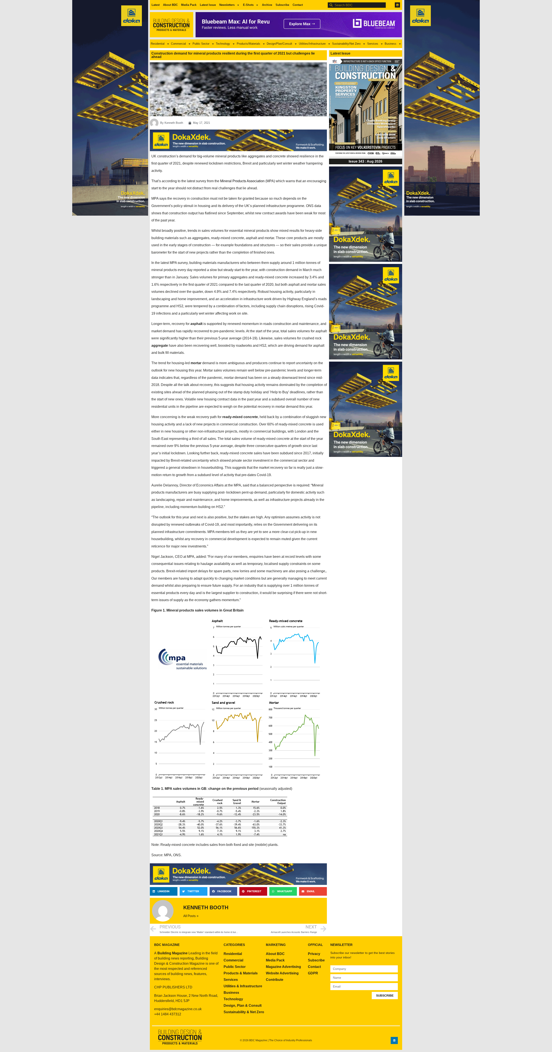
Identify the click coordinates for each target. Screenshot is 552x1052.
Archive (267, 4)
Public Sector (201, 43)
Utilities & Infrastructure (243, 986)
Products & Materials (241, 973)
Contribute (274, 979)
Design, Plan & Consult (243, 1005)
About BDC (170, 4)
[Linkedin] (397, 5)
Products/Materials (248, 43)
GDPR (313, 973)
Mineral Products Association (242, 181)
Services (372, 43)
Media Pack (188, 4)
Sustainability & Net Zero (244, 1012)
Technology (223, 43)
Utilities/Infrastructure (312, 43)
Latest (156, 4)
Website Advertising (282, 973)
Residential (158, 43)
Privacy (314, 954)
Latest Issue (208, 4)
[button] (163, 891)
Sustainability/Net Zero (346, 43)
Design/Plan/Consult (279, 43)
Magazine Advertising (283, 967)
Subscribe (282, 4)
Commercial (178, 43)
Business (390, 43)
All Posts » (190, 915)
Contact (298, 4)
